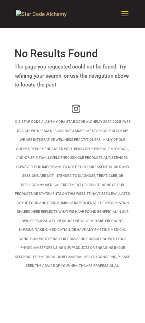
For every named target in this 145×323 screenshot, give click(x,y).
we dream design (47, 131)
